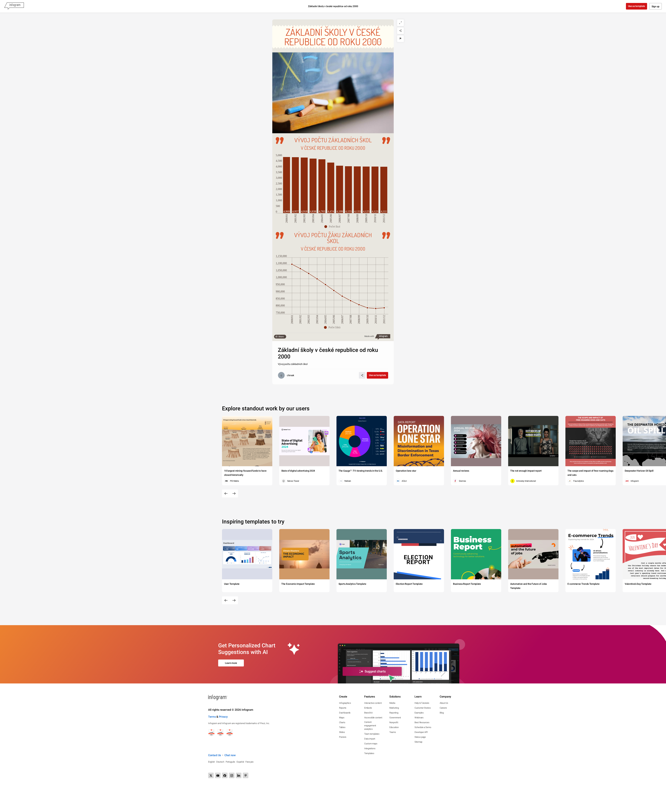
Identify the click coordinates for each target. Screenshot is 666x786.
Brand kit (368, 712)
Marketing (394, 708)
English (211, 761)
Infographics (345, 703)
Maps (341, 717)
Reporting (393, 712)
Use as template (636, 6)
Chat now (230, 755)
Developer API (421, 732)
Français (249, 761)
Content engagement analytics (370, 725)
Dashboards (345, 712)
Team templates (371, 734)
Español (240, 761)
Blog (442, 712)
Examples (419, 712)
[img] (286, 185)
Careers (443, 708)
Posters (342, 737)
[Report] (400, 38)
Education (394, 727)
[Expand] (400, 22)
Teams (392, 732)
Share (281, 336)
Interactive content (373, 703)
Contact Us (214, 755)
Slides (342, 732)
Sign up (655, 6)
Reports (342, 708)
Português (230, 761)
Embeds (368, 708)
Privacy (223, 716)
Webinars (419, 717)
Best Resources (422, 722)
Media (392, 703)
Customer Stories (423, 708)
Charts (342, 722)
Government (395, 717)
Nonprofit (393, 722)
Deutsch (220, 761)
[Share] (400, 30)
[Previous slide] (226, 493)
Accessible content (373, 717)
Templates (369, 753)
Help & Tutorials (422, 703)
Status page (420, 737)
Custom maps (370, 743)
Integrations (369, 748)
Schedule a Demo (423, 727)
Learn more (231, 663)
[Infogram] (14, 6)
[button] (333, 226)
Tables (342, 727)
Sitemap (418, 742)
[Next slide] (234, 493)
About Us (444, 703)
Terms (212, 716)
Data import (369, 738)
